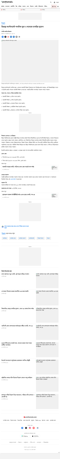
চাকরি (36, 6)
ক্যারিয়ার (5, 238)
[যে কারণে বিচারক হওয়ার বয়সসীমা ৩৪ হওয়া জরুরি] (47, 297)
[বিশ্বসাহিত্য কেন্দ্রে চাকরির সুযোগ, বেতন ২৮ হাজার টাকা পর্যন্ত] (47, 315)
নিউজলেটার (45, 442)
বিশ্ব (16, 6)
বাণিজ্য (19, 6)
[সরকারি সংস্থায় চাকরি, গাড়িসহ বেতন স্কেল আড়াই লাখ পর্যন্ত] (55, 168)
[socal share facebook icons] (2, 37)
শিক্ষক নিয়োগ (40, 238)
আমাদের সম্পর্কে (12, 442)
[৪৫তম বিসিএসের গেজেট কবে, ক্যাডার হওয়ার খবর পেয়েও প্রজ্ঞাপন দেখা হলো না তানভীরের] (47, 349)
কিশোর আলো (13, 420)
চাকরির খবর (13, 238)
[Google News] (37, 428)
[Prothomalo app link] (25, 436)
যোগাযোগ (39, 442)
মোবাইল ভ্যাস (53, 420)
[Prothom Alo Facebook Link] (23, 428)
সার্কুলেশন (26, 442)
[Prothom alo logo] (30, 417)
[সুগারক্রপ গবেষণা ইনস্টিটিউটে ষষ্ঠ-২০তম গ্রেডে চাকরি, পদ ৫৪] (55, 196)
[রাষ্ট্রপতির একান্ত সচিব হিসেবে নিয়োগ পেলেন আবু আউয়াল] (47, 384)
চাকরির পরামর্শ (22, 238)
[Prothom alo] (7, 2)
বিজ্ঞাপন (20, 442)
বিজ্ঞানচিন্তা (19, 420)
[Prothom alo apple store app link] (35, 436)
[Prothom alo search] (51, 2)
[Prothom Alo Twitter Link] (27, 428)
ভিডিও (45, 6)
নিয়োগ (3, 23)
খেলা (28, 6)
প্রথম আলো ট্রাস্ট (26, 420)
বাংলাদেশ (7, 6)
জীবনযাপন (40, 6)
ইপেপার (43, 420)
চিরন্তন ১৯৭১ (38, 420)
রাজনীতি (12, 6)
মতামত (24, 6)
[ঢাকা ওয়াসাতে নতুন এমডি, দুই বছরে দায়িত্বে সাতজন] (47, 280)
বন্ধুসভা (32, 420)
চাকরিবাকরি (31, 238)
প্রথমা (47, 420)
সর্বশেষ (2, 6)
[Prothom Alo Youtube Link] (34, 428)
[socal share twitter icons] (5, 37)
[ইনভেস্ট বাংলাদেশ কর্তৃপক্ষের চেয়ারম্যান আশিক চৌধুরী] (47, 367)
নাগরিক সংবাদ (6, 420)
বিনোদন (32, 6)
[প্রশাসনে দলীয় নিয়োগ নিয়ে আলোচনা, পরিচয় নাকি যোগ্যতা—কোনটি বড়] (47, 401)
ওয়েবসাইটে (13, 179)
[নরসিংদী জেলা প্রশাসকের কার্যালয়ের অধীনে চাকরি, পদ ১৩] (47, 332)
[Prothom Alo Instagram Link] (30, 428)
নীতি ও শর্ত (32, 442)
